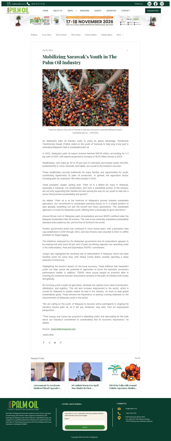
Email (67, 419)
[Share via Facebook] (43, 342)
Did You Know (61, 35)
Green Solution (91, 35)
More (119, 35)
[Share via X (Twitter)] (49, 342)
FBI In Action (76, 35)
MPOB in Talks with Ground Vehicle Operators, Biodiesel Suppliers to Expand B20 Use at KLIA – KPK (123, 387)
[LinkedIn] (149, 4)
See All (137, 358)
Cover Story (46, 35)
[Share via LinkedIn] (55, 342)
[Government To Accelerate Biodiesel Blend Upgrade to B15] (48, 371)
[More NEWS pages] (76, 10)
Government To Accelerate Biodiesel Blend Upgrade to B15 (47, 387)
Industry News (106, 35)
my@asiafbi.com (18, 4)
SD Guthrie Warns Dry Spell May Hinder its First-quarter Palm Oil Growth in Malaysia (85, 387)
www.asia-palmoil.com (30, 413)
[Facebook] (156, 4)
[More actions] (127, 50)
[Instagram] (162, 4)
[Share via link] (61, 342)
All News (34, 35)
